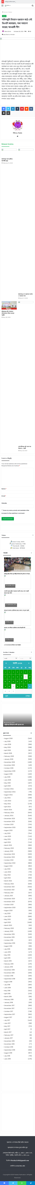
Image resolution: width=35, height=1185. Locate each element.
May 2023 (7, 839)
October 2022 (8, 860)
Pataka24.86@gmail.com (20, 1160)
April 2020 (7, 922)
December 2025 (9, 762)
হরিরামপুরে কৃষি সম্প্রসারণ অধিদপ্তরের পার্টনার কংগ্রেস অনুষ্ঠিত (8, 313)
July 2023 (7, 833)
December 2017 (9, 1005)
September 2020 (9, 908)
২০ (25, 681)
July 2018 (7, 985)
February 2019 (8, 964)
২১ (29, 681)
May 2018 (7, 991)
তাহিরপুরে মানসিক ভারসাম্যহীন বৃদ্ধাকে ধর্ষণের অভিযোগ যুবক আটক (18, 2)
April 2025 (7, 786)
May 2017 (7, 1026)
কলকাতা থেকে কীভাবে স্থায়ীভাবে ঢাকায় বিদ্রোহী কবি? (14, 627)
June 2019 (7, 952)
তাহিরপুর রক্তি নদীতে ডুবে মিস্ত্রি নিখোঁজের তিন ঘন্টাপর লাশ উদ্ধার (17, 573)
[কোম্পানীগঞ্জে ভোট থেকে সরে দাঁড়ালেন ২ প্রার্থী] (25, 373)
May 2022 (7, 875)
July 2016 (7, 1056)
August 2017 (8, 1017)
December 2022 (9, 854)
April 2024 (7, 807)
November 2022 (9, 857)
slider (10, 12)
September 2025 (9, 771)
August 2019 (8, 946)
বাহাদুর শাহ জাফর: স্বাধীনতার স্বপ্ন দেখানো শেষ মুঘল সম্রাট (16, 610)
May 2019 (7, 955)
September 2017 (9, 1014)
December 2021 (9, 887)
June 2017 (7, 1023)
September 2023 (9, 827)
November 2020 (9, 902)
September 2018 (9, 979)
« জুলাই (6, 696)
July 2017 (7, 1020)
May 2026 (7, 747)
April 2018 (7, 994)
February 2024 (9, 813)
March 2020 (8, 925)
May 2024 (7, 804)
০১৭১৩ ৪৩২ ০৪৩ (20, 1166)
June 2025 (7, 780)
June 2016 (7, 1059)
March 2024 (8, 810)
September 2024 (10, 792)
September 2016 (9, 1050)
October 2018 (8, 976)
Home (5, 12)
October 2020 (9, 905)
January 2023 (8, 851)
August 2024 (8, 795)
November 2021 (9, 890)
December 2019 (9, 934)
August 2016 (8, 1053)
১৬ (9, 681)
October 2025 (8, 768)
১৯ (21, 681)
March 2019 (8, 961)
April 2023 (7, 842)
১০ (13, 677)
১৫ (5, 681)
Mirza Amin (8, 31)
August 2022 (8, 866)
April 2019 (7, 958)
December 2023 (9, 819)
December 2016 (9, 1041)
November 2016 (9, 1044)
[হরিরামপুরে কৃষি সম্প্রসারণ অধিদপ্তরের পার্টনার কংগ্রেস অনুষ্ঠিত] (9, 305)
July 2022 (7, 869)
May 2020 (7, 919)
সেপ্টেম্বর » (27, 696)
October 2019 (8, 940)
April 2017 (7, 1029)
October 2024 (9, 789)
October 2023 (8, 824)
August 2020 (8, 910)
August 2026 (8, 738)
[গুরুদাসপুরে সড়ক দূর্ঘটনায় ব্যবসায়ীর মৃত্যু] (9, 153)
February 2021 (8, 893)
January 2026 (8, 759)
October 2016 (8, 1047)
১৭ (13, 681)
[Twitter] (8, 109)
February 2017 (8, 1035)
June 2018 (7, 988)
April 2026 (7, 750)
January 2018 (8, 1002)
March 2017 (7, 1032)
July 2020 (7, 913)
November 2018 (9, 973)
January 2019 (8, 967)
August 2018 (8, 982)
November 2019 (9, 937)
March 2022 (8, 881)
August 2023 (8, 830)
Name (4, 489)
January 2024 (8, 816)
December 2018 (9, 970)
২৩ (9, 686)
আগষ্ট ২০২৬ (17, 663)
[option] (19, 716)
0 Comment (9, 569)
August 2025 (8, 774)
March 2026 (8, 753)
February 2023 (9, 848)
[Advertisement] (17, 1077)
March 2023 (8, 845)
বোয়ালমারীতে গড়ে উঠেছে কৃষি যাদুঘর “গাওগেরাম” (18, 724)
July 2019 (7, 949)
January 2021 (8, 896)
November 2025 (9, 765)
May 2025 (7, 783)
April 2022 (7, 878)
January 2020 (8, 931)
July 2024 (7, 798)
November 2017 (9, 1008)
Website (4, 503)
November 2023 (9, 821)
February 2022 (9, 884)
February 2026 (9, 756)
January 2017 (8, 1038)
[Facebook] (4, 109)
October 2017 (8, 1011)
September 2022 (9, 863)
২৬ (21, 686)
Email (4, 496)
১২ (21, 677)
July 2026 (7, 741)
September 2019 (9, 943)
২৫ (17, 686)
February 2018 (8, 999)
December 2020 (9, 899)
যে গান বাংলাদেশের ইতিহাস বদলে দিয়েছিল (12, 645)
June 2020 (7, 916)
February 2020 (9, 928)
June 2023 (7, 836)
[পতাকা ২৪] (7, 5)
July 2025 (7, 777)
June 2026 (7, 744)
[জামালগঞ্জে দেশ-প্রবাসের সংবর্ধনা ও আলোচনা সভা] (25, 220)
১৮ (17, 681)
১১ (17, 677)
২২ (5, 686)
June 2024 (7, 801)
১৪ (29, 677)
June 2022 (7, 872)
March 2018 (8, 997)
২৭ (25, 686)
